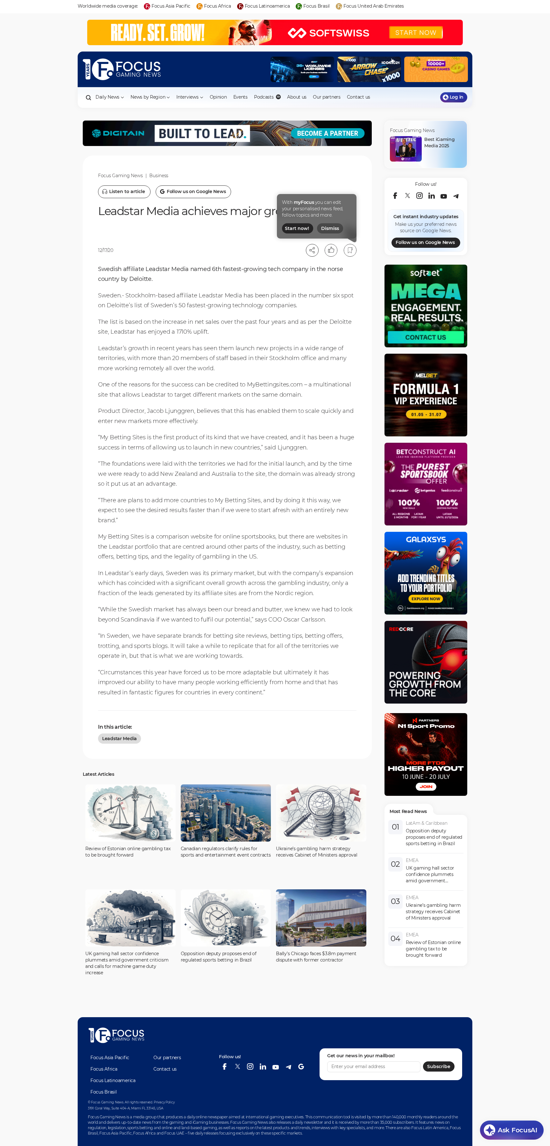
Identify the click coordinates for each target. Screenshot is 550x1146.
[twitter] (407, 195)
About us (297, 97)
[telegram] (456, 195)
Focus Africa (103, 1069)
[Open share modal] (312, 250)
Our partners (327, 97)
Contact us (358, 97)
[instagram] (419, 195)
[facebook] (395, 195)
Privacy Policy (164, 1102)
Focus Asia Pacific (109, 1057)
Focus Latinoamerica (113, 1080)
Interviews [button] (187, 97)
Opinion (218, 97)
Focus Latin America (429, 1127)
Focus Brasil (103, 1092)
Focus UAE (174, 1133)
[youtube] (443, 195)
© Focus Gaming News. (106, 1102)
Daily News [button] (107, 97)
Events (240, 97)
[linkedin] (431, 195)
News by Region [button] (147, 97)
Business (158, 175)
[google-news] (301, 1067)
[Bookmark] (350, 250)
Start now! (297, 228)
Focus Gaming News (120, 175)
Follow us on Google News (425, 242)
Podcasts (264, 97)
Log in (456, 97)
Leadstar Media (119, 738)
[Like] (331, 250)
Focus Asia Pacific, (116, 1133)
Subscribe (438, 1067)
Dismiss (330, 228)
